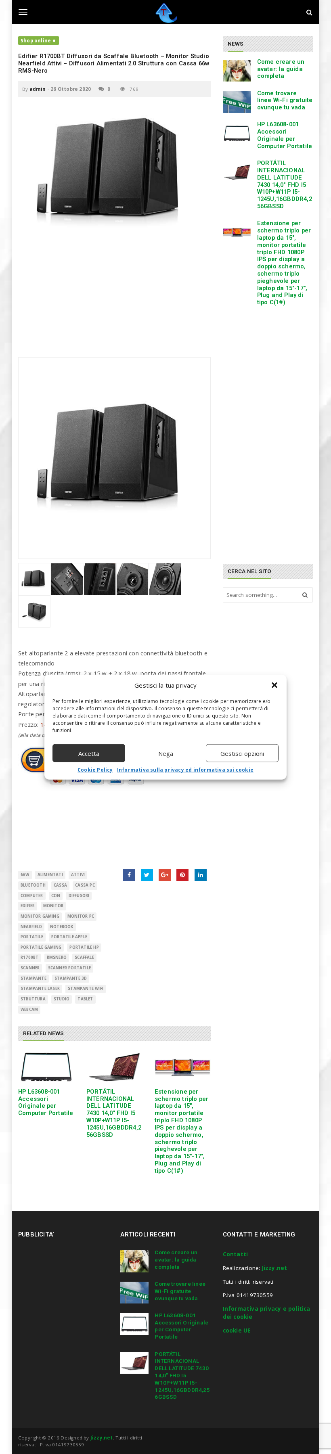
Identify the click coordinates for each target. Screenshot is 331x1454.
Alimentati (50, 874)
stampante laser (40, 988)
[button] (274, 685)
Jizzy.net (274, 1268)
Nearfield (31, 926)
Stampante (33, 978)
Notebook (61, 926)
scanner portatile (69, 968)
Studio (61, 999)
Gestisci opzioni (242, 753)
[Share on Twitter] (147, 875)
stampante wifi (85, 988)
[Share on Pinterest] (182, 875)
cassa (60, 885)
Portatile (32, 936)
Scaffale (84, 957)
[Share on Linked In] (201, 875)
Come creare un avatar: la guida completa (281, 69)
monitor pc (80, 916)
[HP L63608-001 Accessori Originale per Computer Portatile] (46, 1067)
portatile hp (83, 947)
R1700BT (29, 957)
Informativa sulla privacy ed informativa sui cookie (185, 769)
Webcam (29, 1009)
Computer (32, 895)
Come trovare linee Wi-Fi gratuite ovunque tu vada (285, 100)
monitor (53, 905)
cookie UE (237, 1330)
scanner (30, 968)
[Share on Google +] (165, 875)
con (56, 895)
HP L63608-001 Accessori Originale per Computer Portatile (45, 1102)
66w (25, 874)
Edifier (28, 905)
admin (37, 89)
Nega (165, 753)
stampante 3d (70, 978)
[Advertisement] (114, 300)
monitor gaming (40, 916)
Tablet (85, 999)
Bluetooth (33, 885)
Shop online (36, 41)
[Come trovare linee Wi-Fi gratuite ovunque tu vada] (237, 102)
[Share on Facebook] (129, 875)
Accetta (88, 753)
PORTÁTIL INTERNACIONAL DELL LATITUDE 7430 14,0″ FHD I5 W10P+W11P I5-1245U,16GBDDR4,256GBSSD (113, 1113)
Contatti (235, 1254)
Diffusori (79, 895)
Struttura (33, 999)
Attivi (78, 874)
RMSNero (57, 957)
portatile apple (69, 936)
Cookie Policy (95, 769)
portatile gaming (41, 947)
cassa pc (85, 885)
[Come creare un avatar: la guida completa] (237, 71)
